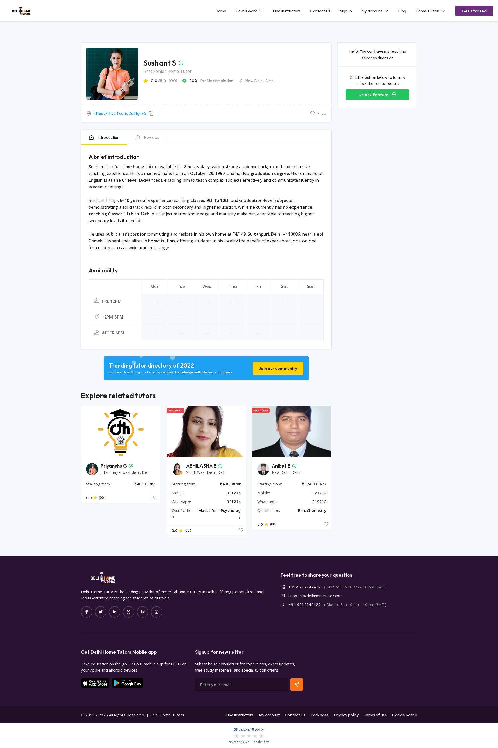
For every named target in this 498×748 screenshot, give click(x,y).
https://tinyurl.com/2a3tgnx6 (120, 113)
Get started (474, 10)
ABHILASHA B (201, 466)
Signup (346, 10)
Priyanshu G (114, 466)
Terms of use (375, 714)
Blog (402, 10)
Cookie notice (404, 714)
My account (371, 10)
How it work (246, 10)
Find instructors (287, 10)
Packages (319, 714)
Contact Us (320, 10)
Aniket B (281, 466)
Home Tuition (427, 10)
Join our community (278, 368)
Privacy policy (346, 714)
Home (220, 10)
